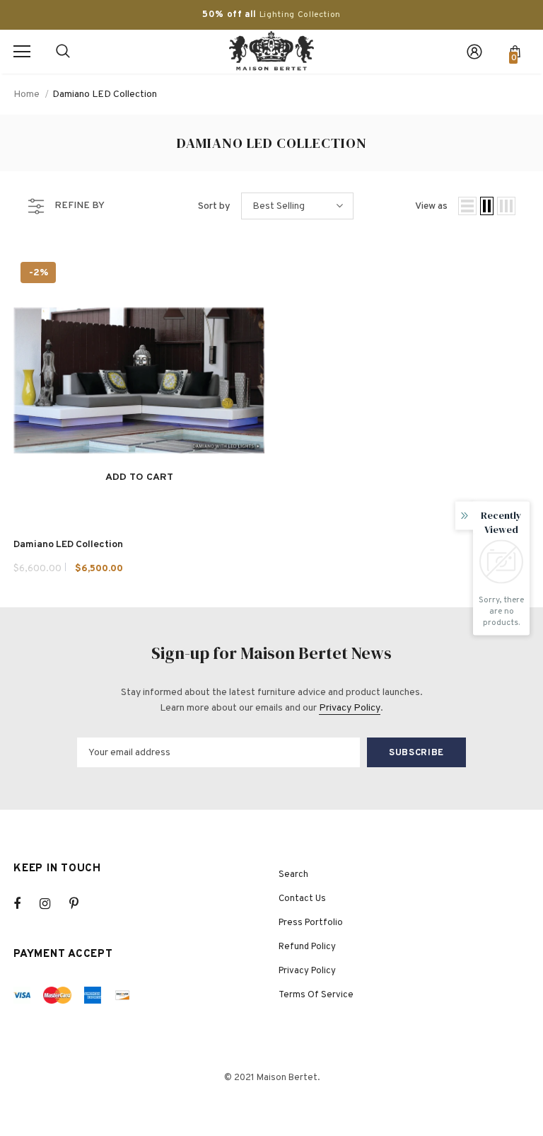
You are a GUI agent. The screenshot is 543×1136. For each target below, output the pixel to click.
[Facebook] (26, 904)
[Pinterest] (82, 904)
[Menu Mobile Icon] (21, 51)
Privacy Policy (349, 708)
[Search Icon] (63, 52)
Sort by (214, 206)
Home (26, 94)
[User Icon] (474, 51)
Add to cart (139, 477)
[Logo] (271, 50)
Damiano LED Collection (104, 94)
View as (431, 206)
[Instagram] (52, 904)
